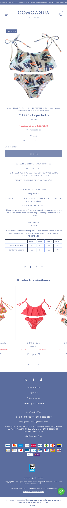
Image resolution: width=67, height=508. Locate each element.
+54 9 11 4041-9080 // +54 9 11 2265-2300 (33, 417)
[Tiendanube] (33, 478)
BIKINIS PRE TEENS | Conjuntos (40, 108)
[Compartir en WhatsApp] (25, 266)
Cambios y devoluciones (33, 403)
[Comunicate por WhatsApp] (61, 491)
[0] (60, 14)
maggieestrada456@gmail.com (33, 422)
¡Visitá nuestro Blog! (33, 436)
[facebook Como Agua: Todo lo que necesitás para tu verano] (33, 379)
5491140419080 (33, 412)
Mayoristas (33, 392)
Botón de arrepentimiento (33, 492)
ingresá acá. (52, 488)
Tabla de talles (33, 387)
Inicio (9, 108)
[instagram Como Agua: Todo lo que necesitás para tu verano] (25, 379)
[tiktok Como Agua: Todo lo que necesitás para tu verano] (41, 379)
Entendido (33, 505)
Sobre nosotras (33, 398)
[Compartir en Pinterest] (42, 266)
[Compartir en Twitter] (36, 266)
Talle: (33, 136)
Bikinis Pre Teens (19, 108)
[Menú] (7, 14)
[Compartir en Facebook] (30, 266)
